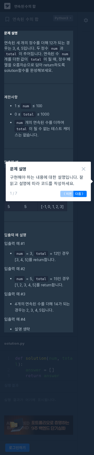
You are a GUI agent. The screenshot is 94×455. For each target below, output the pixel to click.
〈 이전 (67, 194)
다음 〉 (80, 194)
